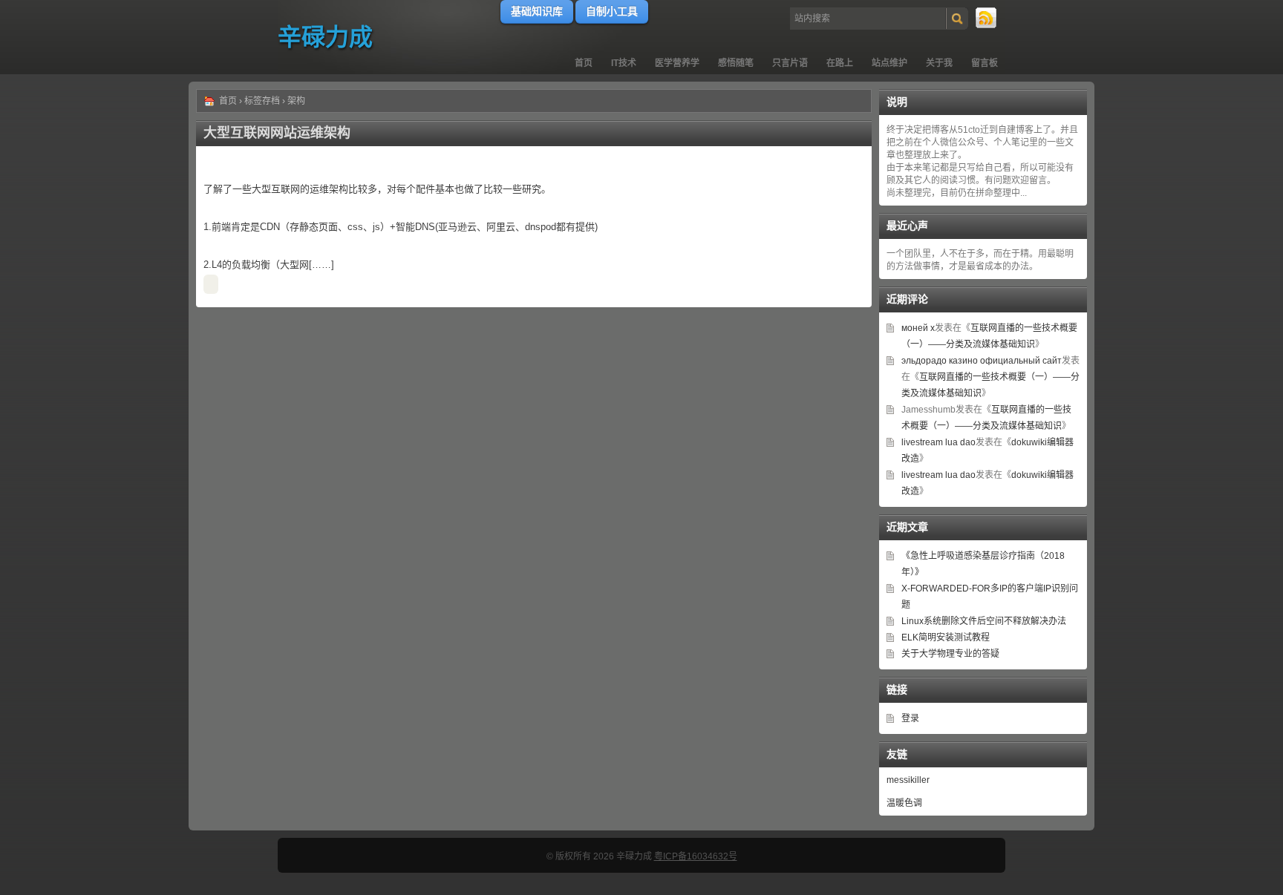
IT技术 (623, 63)
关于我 (939, 63)
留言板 (984, 63)
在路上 (839, 63)
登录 (910, 718)
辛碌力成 (325, 37)
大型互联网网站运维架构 (276, 132)
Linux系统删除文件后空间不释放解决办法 (983, 621)
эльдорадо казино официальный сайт (981, 360)
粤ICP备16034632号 (695, 856)
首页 (583, 63)
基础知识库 (537, 11)
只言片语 (790, 63)
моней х (918, 328)
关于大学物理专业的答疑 (950, 654)
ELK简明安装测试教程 (945, 637)
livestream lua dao (938, 442)
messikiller (908, 780)
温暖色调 (904, 803)
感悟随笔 (736, 63)
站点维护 (889, 63)
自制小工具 (612, 11)
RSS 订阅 (987, 18)
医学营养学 (677, 63)
